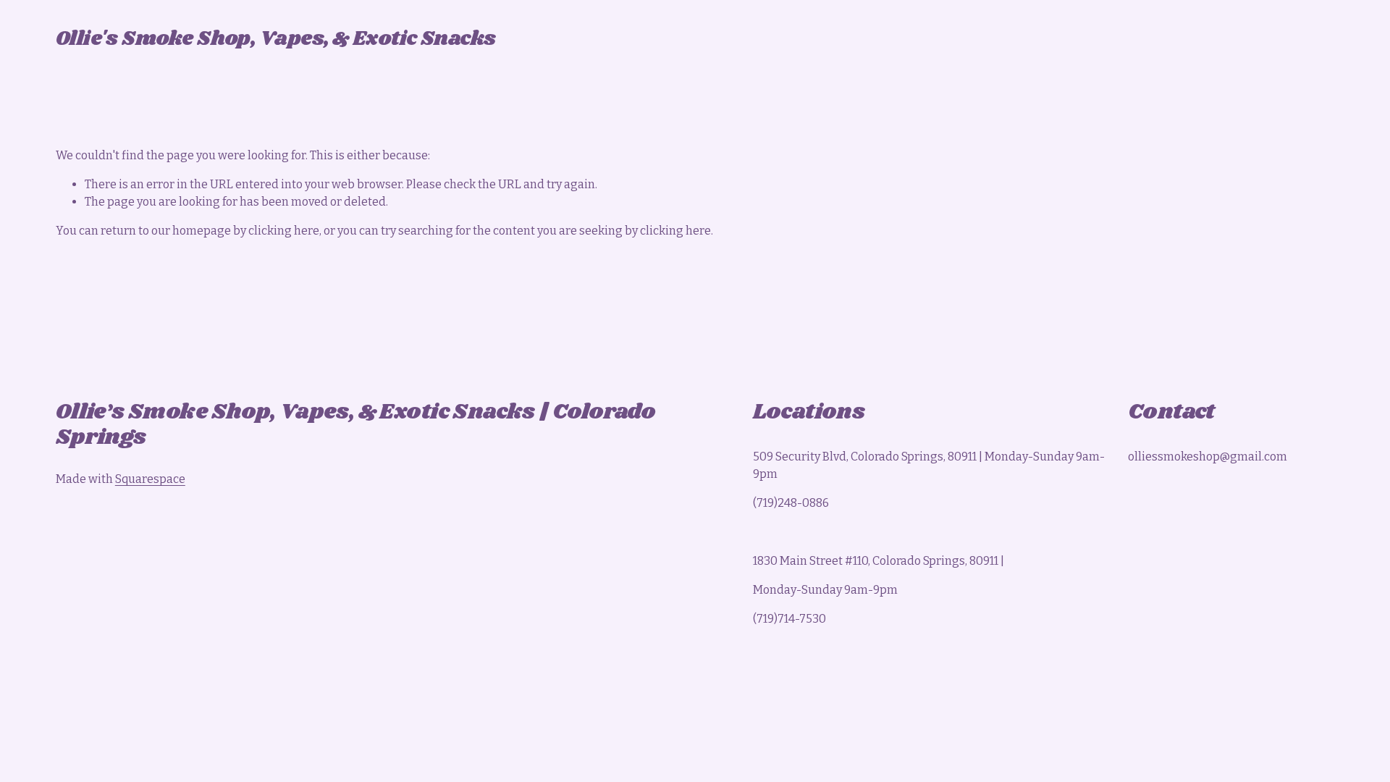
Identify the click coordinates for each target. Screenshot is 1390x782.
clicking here (283, 230)
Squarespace (150, 479)
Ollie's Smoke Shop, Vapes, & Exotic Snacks (276, 39)
